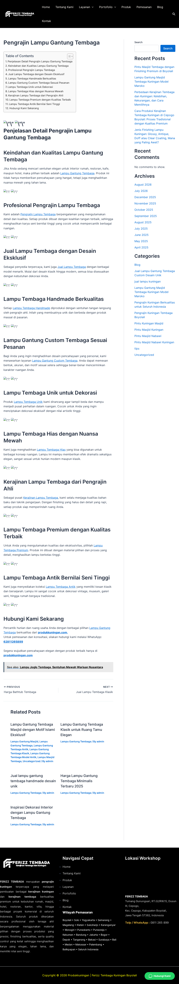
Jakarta (93, 934)
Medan (69, 944)
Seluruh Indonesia (88, 949)
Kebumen (68, 934)
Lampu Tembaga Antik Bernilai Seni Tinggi (34, 103)
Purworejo (99, 929)
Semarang (103, 920)
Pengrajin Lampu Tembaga (38, 214)
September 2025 (145, 216)
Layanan (84, 7)
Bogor (104, 934)
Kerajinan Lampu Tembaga (40, 497)
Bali (114, 939)
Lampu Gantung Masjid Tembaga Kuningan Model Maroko (151, 81)
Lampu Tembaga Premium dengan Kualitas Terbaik (40, 99)
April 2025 (141, 247)
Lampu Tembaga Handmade (31, 308)
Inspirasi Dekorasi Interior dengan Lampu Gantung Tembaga (31, 812)
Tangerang (79, 939)
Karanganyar (108, 924)
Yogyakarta (88, 920)
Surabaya (103, 939)
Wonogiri (69, 929)
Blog (160, 7)
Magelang (68, 924)
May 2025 (141, 241)
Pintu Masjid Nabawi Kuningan (154, 342)
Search (138, 42)
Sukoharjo (92, 924)
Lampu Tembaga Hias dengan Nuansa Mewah (35, 91)
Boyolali (67, 920)
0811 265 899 (160, 922)
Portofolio (106, 7)
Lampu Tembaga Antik (61, 586)
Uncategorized (31, 761)
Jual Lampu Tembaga (72, 267)
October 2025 (143, 209)
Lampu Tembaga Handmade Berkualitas (32, 78)
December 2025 (145, 197)
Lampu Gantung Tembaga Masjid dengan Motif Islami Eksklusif (32, 729)
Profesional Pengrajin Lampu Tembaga (31, 69)
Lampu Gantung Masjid (24, 741)
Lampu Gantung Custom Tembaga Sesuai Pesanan (38, 82)
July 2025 (141, 228)
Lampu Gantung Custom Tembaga (54, 360)
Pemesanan (144, 7)
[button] (92, 7)
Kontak (46, 21)
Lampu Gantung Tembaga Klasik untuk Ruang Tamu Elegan (81, 729)
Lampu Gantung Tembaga (77, 173)
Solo (76, 920)
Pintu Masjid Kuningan (148, 329)
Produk (126, 7)
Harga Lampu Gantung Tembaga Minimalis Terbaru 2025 (79, 781)
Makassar (80, 944)
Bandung (81, 934)
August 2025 (143, 222)
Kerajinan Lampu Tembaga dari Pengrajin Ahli (35, 95)
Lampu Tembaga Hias (51, 449)
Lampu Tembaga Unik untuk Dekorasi (30, 86)
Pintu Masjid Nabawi (147, 336)
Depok (66, 939)
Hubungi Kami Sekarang (24, 108)
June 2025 (141, 235)
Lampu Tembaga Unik (28, 401)
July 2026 (141, 191)
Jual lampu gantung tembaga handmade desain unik (33, 781)
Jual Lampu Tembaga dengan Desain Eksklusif (36, 74)
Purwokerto (83, 929)
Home (46, 7)
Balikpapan (69, 949)
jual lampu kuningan (147, 281)
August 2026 (143, 184)
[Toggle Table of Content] (68, 56)
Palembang (95, 944)
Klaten (80, 924)
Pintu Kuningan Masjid (148, 323)
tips (136, 348)
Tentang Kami (64, 7)
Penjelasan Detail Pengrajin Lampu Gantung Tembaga (40, 61)
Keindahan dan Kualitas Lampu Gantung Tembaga (38, 65)
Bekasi (92, 939)
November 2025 (145, 203)
